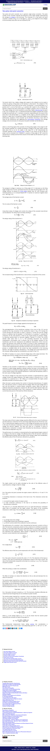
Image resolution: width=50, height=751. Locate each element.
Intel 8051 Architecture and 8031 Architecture (11, 691)
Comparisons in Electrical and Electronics (33, 2)
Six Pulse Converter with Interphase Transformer (14, 656)
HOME (16, 747)
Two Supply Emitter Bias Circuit (9, 729)
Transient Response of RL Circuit (9, 697)
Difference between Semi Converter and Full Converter (15, 661)
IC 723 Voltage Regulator (7, 696)
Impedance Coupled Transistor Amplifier (10, 717)
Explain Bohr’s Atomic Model (8, 724)
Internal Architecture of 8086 (8, 704)
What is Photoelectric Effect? (8, 722)
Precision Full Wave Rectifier (8, 706)
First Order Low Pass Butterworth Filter (10, 702)
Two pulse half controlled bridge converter (12, 658)
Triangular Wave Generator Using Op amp (11, 683)
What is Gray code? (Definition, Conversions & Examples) (14, 714)
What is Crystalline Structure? (8, 713)
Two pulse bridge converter (9, 651)
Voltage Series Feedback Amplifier (9, 690)
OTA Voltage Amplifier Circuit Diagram (10, 718)
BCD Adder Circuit (6, 686)
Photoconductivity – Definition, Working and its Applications (15, 719)
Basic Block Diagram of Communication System (12, 716)
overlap (32, 624)
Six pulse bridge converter (9, 655)
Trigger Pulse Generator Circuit (10, 662)
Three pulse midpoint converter (10, 652)
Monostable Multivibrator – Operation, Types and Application (15, 720)
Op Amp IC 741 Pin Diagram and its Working (11, 695)
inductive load (38, 110)
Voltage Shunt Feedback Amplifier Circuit (11, 701)
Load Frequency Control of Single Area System (12, 698)
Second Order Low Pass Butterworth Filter (11, 689)
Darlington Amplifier (6, 694)
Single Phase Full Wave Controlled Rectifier (11, 684)
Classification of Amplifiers (8, 710)
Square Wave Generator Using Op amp (10, 685)
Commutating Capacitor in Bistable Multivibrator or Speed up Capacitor (17, 712)
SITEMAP (34, 747)
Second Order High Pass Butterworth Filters (11, 703)
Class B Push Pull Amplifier (8, 688)
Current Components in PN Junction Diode (11, 728)
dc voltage (12, 17)
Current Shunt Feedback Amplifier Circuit (11, 725)
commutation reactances (33, 119)
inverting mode (20, 131)
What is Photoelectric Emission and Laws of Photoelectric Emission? (16, 731)
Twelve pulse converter (8, 657)
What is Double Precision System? (9, 711)
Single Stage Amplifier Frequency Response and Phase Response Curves (17, 723)
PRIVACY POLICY (21, 747)
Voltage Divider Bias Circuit (8, 700)
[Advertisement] (25, 30)
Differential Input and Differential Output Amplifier (12, 726)
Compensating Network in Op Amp (9, 730)
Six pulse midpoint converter (10, 653)
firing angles (23, 191)
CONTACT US (28, 747)
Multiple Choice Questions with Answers (15, 2)
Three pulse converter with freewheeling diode (13, 659)
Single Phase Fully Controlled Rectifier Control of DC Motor (14, 692)
